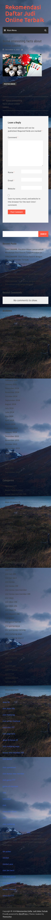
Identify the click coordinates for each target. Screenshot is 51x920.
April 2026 (9, 328)
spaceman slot (11, 677)
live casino (9, 518)
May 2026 (9, 324)
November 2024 (12, 392)
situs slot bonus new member (18, 562)
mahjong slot (11, 526)
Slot (7, 566)
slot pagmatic (9, 733)
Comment (13, 137)
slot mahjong (9, 714)
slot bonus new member (16, 590)
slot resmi (9, 649)
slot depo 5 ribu (9, 883)
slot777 (8, 661)
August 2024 (10, 404)
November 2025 (12, 344)
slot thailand (11, 657)
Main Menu (12, 30)
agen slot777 (11, 486)
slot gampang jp (12, 626)
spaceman (9, 673)
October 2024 (11, 396)
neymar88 (9, 538)
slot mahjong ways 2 (14, 638)
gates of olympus (10, 786)
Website (11, 188)
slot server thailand (11, 721)
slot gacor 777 (9, 780)
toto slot (9, 685)
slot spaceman (9, 767)
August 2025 (10, 356)
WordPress (23, 914)
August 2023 (10, 452)
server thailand (9, 889)
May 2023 (9, 464)
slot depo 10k (11, 601)
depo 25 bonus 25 (12, 502)
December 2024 (12, 388)
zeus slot (9, 693)
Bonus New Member (14, 490)
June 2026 (9, 320)
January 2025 (11, 384)
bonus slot (10, 498)
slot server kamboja (14, 654)
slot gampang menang (15, 629)
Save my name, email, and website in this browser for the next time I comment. (24, 201)
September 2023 (12, 448)
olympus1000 (11, 542)
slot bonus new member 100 (17, 594)
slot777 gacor (11, 669)
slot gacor (9, 618)
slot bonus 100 (11, 586)
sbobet (8, 546)
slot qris (8, 641)
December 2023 (12, 436)
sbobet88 (9, 550)
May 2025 (9, 368)
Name (11, 172)
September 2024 (12, 400)
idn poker (7, 851)
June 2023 (9, 460)
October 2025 (11, 348)
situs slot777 (8, 895)
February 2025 (11, 380)
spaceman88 (10, 681)
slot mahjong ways (13, 634)
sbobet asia (8, 864)
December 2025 (12, 340)
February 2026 (11, 336)
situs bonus (10, 558)
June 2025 (9, 364)
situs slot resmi (9, 811)
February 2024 (11, 428)
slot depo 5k (10, 610)
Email (11, 180)
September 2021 (12, 472)
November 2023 (12, 440)
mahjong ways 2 (12, 534)
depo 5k (8, 506)
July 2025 (9, 360)
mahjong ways (11, 530)
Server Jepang (11, 554)
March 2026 (10, 332)
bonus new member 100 (15, 494)
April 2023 (9, 468)
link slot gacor (9, 876)
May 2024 (9, 416)
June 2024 (9, 412)
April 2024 (9, 420)
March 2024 (10, 424)
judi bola (9, 510)
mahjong (9, 522)
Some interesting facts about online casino (12, 103)
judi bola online (12, 514)
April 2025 (9, 372)
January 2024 (11, 432)
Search (6, 229)
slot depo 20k (11, 606)
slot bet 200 (10, 574)
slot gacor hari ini (13, 621)
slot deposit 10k (12, 614)
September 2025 (12, 352)
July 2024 (9, 408)
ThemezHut (7, 917)
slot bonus (10, 582)
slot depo (9, 598)
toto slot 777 (8, 727)
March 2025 (10, 376)
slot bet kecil (11, 578)
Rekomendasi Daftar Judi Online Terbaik (24, 13)
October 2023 (11, 444)
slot (4, 792)
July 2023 (9, 456)
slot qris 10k (10, 646)
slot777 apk (10, 666)
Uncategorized (11, 689)
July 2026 (9, 316)
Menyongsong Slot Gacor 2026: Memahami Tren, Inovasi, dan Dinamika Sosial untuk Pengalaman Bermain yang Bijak (24, 266)
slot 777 (8, 570)
